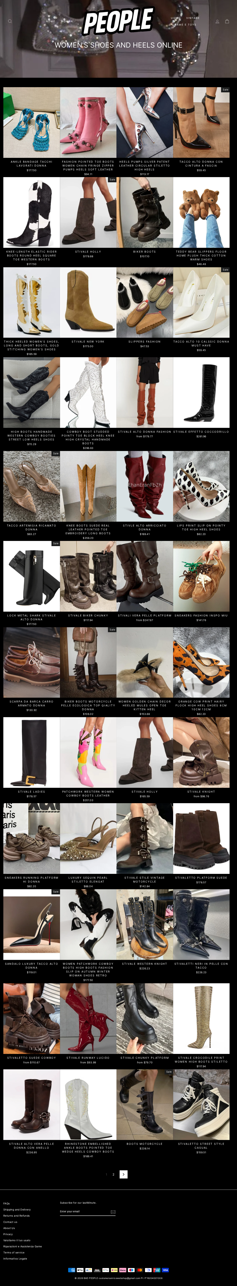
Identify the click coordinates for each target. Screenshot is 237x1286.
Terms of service (13, 1252)
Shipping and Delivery (17, 1209)
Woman (67, 21)
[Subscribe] (113, 1211)
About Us (9, 1228)
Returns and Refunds (16, 1215)
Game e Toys (185, 24)
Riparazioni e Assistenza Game (22, 1246)
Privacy (8, 1234)
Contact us (10, 1221)
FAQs (6, 1203)
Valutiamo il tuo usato (17, 1240)
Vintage (193, 17)
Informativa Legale (15, 1258)
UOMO (176, 17)
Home (50, 21)
